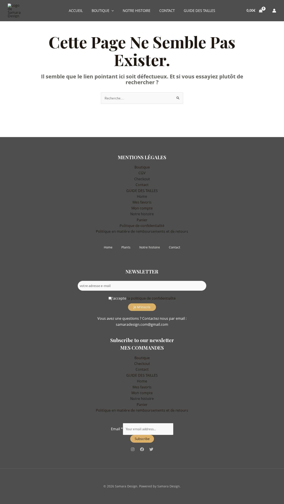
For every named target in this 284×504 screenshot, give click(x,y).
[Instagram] (133, 449)
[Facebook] (142, 449)
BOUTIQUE (100, 10)
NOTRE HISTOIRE (136, 10)
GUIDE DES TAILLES (199, 10)
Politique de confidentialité (142, 225)
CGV (142, 173)
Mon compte (142, 208)
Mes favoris (142, 202)
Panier (142, 219)
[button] (111, 10)
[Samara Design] (16, 10)
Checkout (142, 178)
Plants (125, 247)
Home (142, 196)
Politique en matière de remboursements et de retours (142, 231)
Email (117, 428)
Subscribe (142, 438)
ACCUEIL (76, 10)
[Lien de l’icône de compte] (274, 11)
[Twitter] (151, 449)
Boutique (142, 167)
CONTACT (167, 10)
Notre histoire (142, 213)
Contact (142, 184)
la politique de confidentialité (151, 298)
